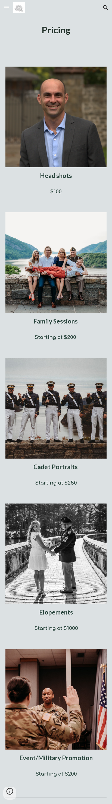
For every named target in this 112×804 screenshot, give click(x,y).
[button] (6, 7)
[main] (56, 30)
